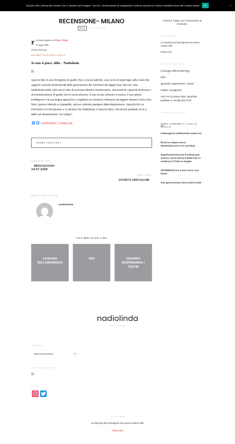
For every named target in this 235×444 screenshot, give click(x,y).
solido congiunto (171, 90)
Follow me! (166, 52)
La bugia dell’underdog (50, 260)
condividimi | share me (57, 123)
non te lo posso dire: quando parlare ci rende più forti (179, 98)
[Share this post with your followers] (144, 141)
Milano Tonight (61, 40)
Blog (82, 28)
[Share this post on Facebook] (143, 141)
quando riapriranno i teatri (133, 262)
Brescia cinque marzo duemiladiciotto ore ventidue (178, 144)
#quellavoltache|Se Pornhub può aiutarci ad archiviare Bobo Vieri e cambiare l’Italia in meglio (181, 158)
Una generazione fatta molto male (181, 182)
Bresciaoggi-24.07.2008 (43, 167)
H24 (91, 258)
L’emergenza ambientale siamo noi (181, 133)
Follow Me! (117, 430)
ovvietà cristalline (133, 180)
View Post (49, 268)
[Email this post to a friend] (146, 141)
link (64, 55)
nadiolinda (117, 318)
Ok (205, 5)
